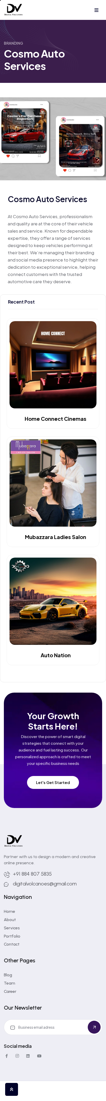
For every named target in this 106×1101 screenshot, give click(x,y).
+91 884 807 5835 (32, 874)
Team (9, 983)
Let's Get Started (53, 782)
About (10, 919)
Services (12, 927)
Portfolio (12, 936)
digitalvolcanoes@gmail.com (45, 884)
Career (10, 991)
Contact (12, 944)
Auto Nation (56, 655)
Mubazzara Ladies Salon (55, 537)
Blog (8, 974)
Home (9, 911)
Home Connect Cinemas (55, 418)
